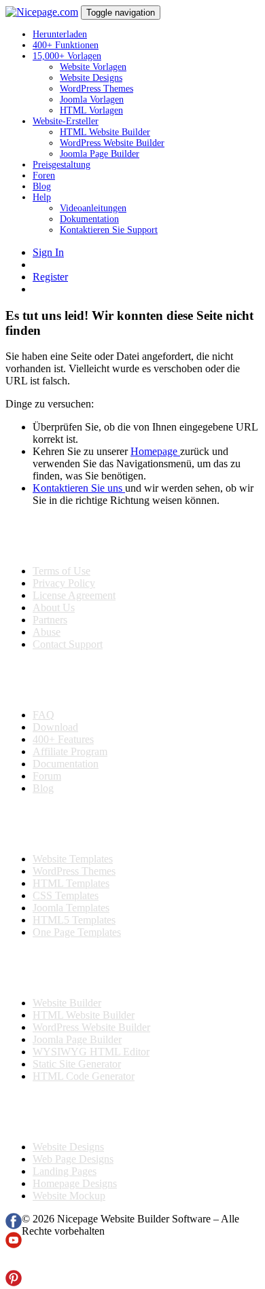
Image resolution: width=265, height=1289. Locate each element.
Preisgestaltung (61, 165)
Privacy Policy (64, 583)
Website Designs (91, 78)
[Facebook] (13, 1225)
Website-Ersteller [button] (66, 121)
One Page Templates (77, 932)
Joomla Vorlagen (92, 99)
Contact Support (68, 644)
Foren (44, 175)
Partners (50, 619)
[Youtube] (13, 1244)
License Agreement (74, 595)
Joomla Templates (71, 907)
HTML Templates (71, 883)
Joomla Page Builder (99, 154)
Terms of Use (61, 571)
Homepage (155, 451)
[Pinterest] (13, 1282)
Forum (47, 776)
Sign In (48, 252)
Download (55, 727)
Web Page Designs (73, 1159)
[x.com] (13, 1263)
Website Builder (67, 1003)
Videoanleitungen (93, 208)
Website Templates (73, 859)
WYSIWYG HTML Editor (91, 1051)
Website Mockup (69, 1195)
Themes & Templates (77, 824)
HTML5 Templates (74, 920)
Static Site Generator (77, 1064)
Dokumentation (89, 219)
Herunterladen (60, 34)
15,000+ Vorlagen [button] (67, 56)
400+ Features (63, 739)
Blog (42, 186)
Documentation (66, 763)
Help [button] (42, 197)
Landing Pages (64, 1171)
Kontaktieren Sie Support (109, 230)
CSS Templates (66, 895)
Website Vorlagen (93, 67)
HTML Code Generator (84, 1076)
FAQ (43, 715)
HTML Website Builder (105, 132)
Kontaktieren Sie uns (79, 488)
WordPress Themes (96, 89)
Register (50, 277)
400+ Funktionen (66, 45)
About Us (54, 607)
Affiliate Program (70, 751)
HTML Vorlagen (91, 110)
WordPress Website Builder (112, 143)
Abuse (46, 632)
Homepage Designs (75, 1183)
